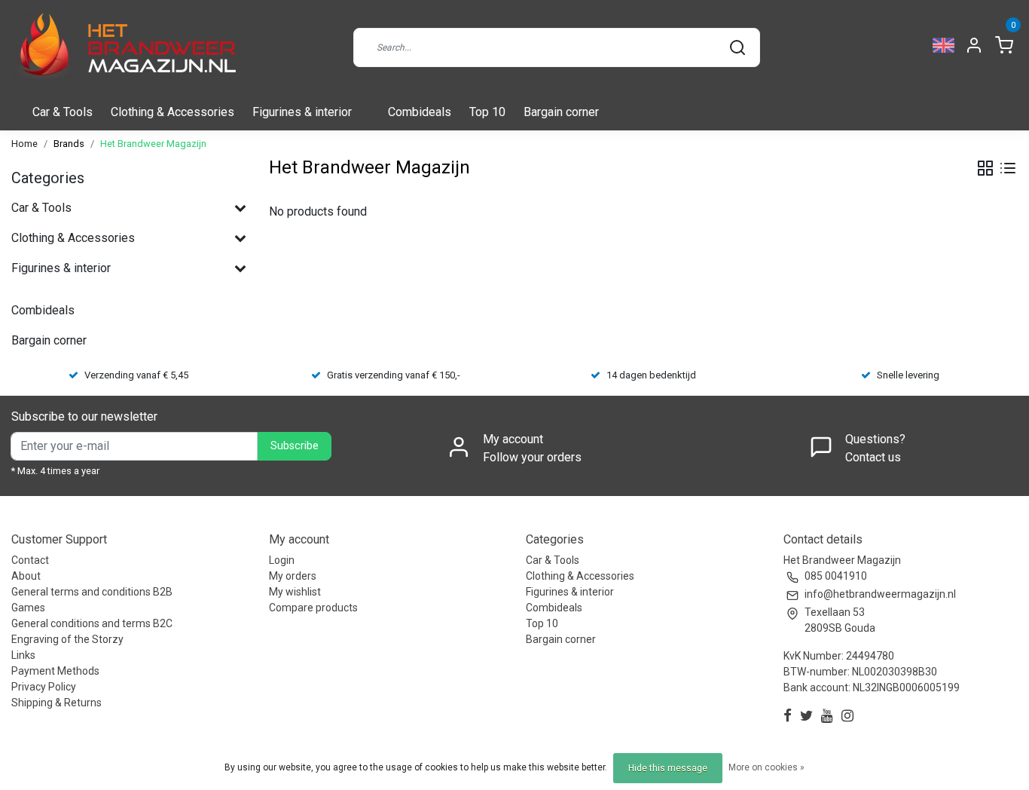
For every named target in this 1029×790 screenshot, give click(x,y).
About (26, 576)
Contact (30, 560)
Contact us (873, 457)
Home (24, 143)
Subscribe (294, 445)
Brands (68, 143)
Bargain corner (561, 112)
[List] (1008, 168)
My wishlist (295, 592)
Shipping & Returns (56, 703)
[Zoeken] (737, 47)
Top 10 (487, 112)
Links (23, 655)
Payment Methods (55, 671)
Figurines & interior (302, 112)
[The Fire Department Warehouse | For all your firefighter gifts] (124, 47)
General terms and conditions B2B (92, 592)
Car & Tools (62, 112)
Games (28, 608)
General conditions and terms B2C (92, 623)
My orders (292, 576)
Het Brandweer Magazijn (153, 143)
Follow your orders (532, 457)
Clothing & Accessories (172, 112)
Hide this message (667, 768)
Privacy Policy (43, 687)
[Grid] (985, 168)
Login (282, 560)
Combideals (419, 112)
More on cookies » (766, 767)
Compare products (313, 608)
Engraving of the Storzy (67, 639)
